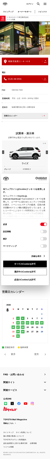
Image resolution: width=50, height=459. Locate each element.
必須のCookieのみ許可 (25, 279)
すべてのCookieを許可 (25, 264)
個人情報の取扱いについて (13, 436)
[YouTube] (25, 403)
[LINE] (5, 403)
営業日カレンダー (10, 116)
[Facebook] (19, 403)
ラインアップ (8, 12)
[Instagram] (32, 403)
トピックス (42, 12)
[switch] (43, 231)
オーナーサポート (25, 12)
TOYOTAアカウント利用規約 (14, 440)
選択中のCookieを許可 (25, 271)
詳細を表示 (36, 256)
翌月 (36, 354)
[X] (12, 403)
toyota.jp (22, 196)
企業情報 (33, 443)
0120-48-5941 (15, 79)
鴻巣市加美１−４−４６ (19, 61)
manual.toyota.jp (11, 199)
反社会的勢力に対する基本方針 (15, 443)
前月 (13, 354)
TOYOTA (5, 4)
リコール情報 (8, 447)
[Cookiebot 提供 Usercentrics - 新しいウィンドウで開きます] (34, 178)
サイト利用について (24, 432)
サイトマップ (8, 432)
